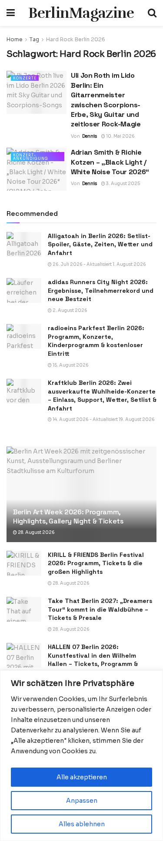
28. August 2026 (36, 532)
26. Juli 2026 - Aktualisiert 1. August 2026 (99, 264)
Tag (34, 39)
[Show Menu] (11, 13)
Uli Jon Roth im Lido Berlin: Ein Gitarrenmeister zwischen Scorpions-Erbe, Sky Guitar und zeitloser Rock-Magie (106, 100)
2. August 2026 (69, 310)
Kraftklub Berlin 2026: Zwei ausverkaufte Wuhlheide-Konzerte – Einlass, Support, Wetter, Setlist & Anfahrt (102, 395)
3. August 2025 (122, 183)
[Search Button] (152, 13)
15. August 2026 (70, 365)
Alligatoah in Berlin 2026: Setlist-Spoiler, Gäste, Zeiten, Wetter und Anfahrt (100, 244)
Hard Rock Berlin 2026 (75, 39)
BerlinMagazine (81, 13)
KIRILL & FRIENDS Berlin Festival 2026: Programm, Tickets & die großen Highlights (96, 563)
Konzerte (25, 78)
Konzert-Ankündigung (30, 157)
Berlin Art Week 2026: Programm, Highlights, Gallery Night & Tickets (68, 516)
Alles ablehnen (82, 824)
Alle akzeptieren (82, 777)
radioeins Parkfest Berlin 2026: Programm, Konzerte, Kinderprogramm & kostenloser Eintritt (96, 341)
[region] (81, 755)
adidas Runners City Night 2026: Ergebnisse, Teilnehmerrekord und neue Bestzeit (100, 290)
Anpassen (81, 801)
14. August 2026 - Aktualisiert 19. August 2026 (103, 419)
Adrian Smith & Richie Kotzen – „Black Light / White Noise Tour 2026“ (110, 162)
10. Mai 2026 (120, 136)
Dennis (89, 136)
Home (15, 39)
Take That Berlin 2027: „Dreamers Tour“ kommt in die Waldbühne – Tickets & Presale (100, 609)
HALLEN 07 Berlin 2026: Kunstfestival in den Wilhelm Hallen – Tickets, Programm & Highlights (93, 659)
